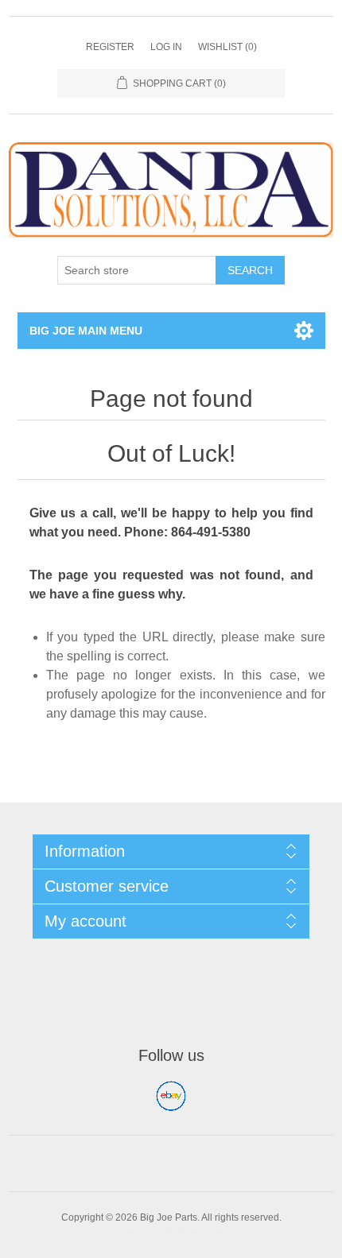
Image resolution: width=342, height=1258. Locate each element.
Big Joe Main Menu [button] (85, 330)
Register (110, 46)
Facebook (171, 1096)
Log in (166, 46)
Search (250, 270)
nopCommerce (196, 1232)
